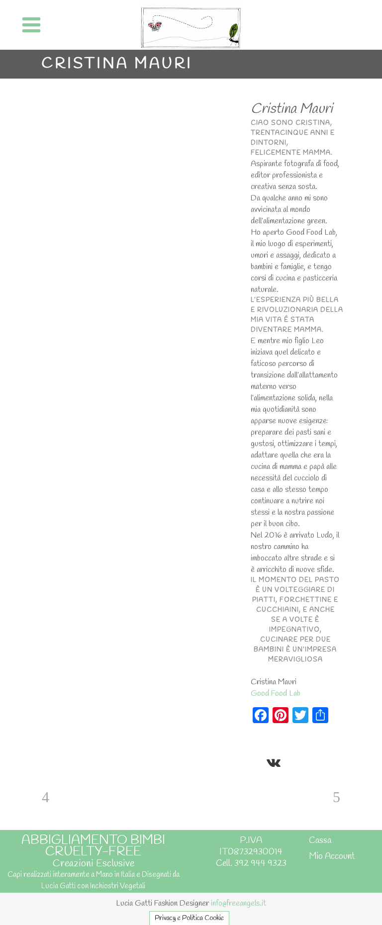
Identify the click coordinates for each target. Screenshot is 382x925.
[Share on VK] (274, 761)
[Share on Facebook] (256, 745)
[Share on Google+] (287, 745)
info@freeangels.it (238, 903)
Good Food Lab (275, 693)
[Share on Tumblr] (319, 745)
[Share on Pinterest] (256, 761)
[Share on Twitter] (272, 745)
